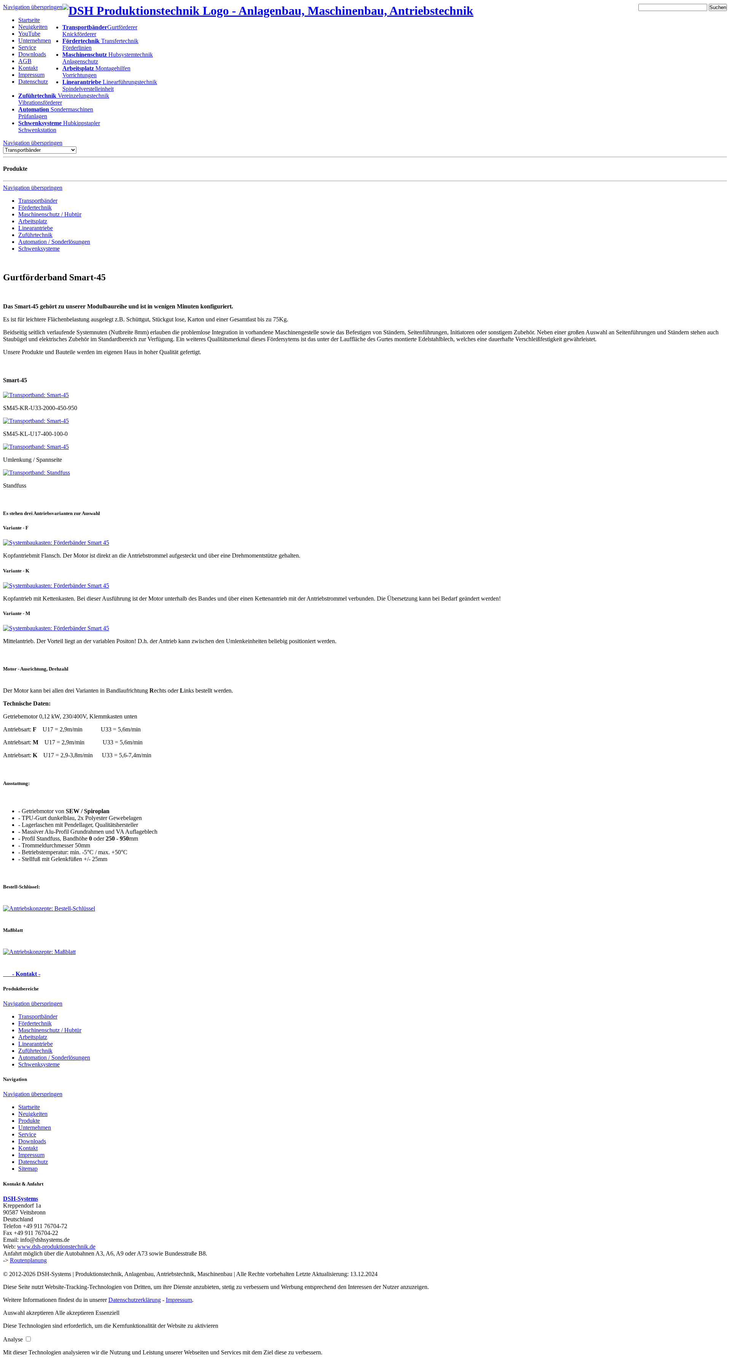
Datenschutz (33, 81)
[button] (29, 1313)
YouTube (29, 33)
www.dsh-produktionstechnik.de (56, 1246)
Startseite (29, 20)
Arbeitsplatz (32, 221)
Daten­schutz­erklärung (134, 1300)
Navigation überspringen (32, 7)
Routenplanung (28, 1260)
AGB (25, 61)
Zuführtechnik (35, 235)
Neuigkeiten (33, 27)
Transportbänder (37, 200)
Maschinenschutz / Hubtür (49, 214)
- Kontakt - (21, 974)
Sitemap (28, 1168)
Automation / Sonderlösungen (54, 241)
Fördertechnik (35, 207)
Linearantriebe (35, 228)
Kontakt (28, 68)
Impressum (31, 75)
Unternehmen (34, 40)
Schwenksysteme (39, 248)
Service (27, 47)
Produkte (29, 1120)
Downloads (32, 54)
